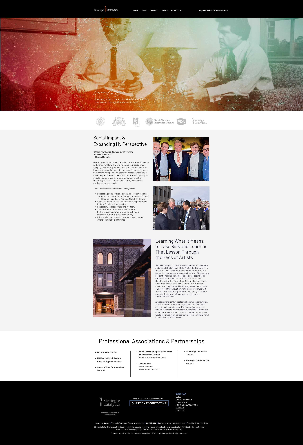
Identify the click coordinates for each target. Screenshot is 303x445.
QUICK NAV (181, 394)
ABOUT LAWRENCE (184, 399)
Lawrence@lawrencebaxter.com (171, 423)
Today (160, 398)
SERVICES (180, 408)
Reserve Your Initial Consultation (145, 398)
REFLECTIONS (182, 402)
